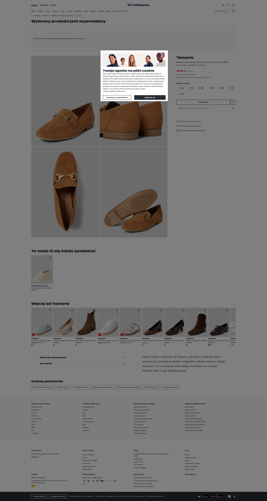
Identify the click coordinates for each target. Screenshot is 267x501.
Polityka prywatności (110, 91)
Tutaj (111, 89)
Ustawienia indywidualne (117, 97)
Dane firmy (121, 91)
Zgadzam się (150, 97)
